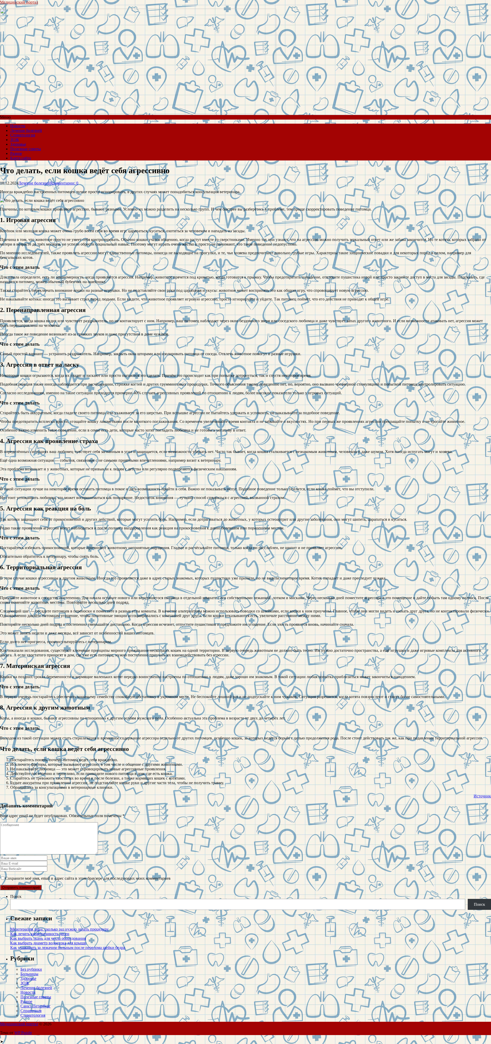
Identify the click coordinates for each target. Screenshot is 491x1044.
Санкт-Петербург (35, 1006)
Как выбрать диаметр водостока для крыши (48, 943)
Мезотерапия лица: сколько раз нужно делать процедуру (59, 929)
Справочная (30, 1010)
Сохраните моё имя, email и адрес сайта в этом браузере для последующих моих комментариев (88, 878)
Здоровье (18, 144)
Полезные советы (25, 149)
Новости (17, 126)
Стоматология (22, 135)
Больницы (29, 974)
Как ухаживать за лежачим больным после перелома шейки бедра (67, 947)
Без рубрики (31, 969)
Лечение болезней (26, 130)
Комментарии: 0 (64, 183)
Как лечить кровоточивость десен (39, 934)
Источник (482, 796)
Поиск (15, 896)
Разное (16, 153)
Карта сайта (20, 158)
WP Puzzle (23, 1032)
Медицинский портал (19, 2)
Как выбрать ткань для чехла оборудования (48, 938)
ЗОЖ (14, 139)
